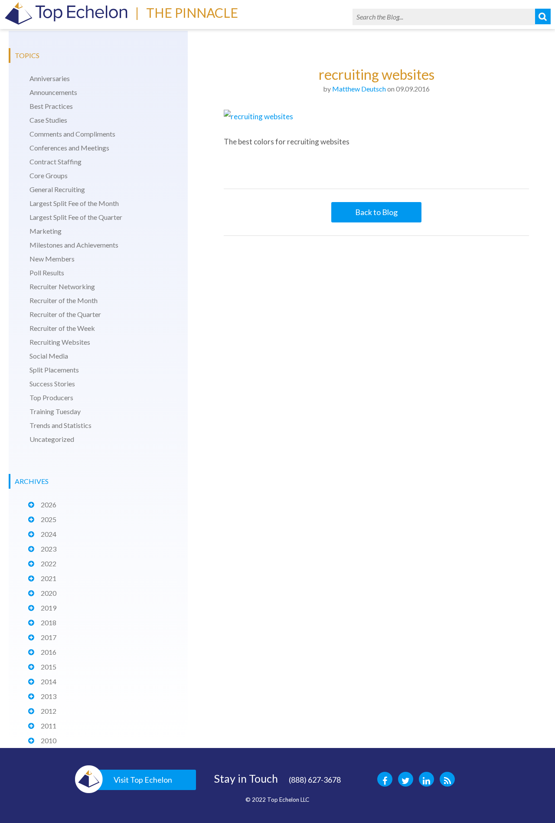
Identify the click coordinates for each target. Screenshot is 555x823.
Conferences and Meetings (69, 148)
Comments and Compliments (72, 134)
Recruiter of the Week (62, 328)
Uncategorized (51, 439)
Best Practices (51, 106)
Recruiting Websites (59, 342)
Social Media (48, 356)
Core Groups (48, 175)
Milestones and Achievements (73, 245)
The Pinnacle (192, 12)
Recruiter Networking (62, 286)
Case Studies (48, 120)
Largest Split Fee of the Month (74, 203)
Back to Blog (376, 212)
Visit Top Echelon (143, 779)
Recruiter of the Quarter (65, 314)
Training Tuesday (55, 411)
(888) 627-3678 (315, 779)
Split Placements (54, 370)
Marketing (45, 231)
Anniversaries (49, 78)
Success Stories (52, 383)
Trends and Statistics (60, 425)
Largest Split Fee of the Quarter (75, 217)
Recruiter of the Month (63, 300)
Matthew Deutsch (359, 89)
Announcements (53, 92)
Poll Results (46, 272)
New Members (52, 259)
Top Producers (51, 397)
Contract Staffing (55, 161)
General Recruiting (57, 189)
